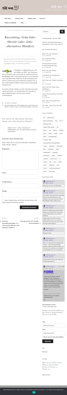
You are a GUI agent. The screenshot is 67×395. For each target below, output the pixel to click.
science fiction (53, 158)
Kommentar (6, 149)
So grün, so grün (11, 103)
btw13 (61, 121)
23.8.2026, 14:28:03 (48, 192)
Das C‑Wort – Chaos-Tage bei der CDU (52, 105)
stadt (54, 162)
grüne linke (14, 107)
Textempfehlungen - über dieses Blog (51, 38)
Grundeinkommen (25, 107)
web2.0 (45, 168)
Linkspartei (51, 149)
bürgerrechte (22, 105)
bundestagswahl (47, 124)
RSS (55, 314)
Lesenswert (42, 18)
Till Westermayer (27, 30)
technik (60, 162)
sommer (45, 162)
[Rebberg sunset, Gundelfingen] (50, 365)
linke (44, 149)
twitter (44, 165)
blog (56, 121)
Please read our (53, 337)
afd (44, 117)
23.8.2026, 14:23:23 (48, 207)
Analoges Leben (19, 18)
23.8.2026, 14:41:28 (48, 183)
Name (4, 173)
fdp (50, 130)
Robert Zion (27, 70)
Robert (9, 93)
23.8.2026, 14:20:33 (48, 230)
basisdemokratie (10, 105)
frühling (61, 130)
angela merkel (50, 117)
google (55, 133)
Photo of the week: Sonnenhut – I (50, 54)
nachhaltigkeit (46, 152)
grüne (7, 107)
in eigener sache (47, 140)
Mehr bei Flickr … (47, 375)
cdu (57, 127)
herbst (44, 136)
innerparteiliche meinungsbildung (51, 143)
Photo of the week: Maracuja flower (51, 101)
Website (4, 191)
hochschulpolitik (53, 136)
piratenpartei (46, 155)
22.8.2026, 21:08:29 (49, 273)
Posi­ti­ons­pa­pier (6, 76)
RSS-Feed (44, 352)
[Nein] (65, 391)
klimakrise (51, 146)
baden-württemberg (48, 121)
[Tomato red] (45, 367)
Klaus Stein (49, 271)
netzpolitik (55, 152)
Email (43, 329)
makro (57, 149)
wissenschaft (52, 171)
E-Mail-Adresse (7, 182)
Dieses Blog (7, 18)
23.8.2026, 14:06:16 (48, 240)
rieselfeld (45, 158)
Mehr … (23, 23)
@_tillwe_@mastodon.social (49, 306)
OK (34, 392)
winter (44, 171)
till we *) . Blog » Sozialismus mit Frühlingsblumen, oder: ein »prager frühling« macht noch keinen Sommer (22, 129)
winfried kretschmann (54, 168)
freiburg (55, 130)
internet (45, 146)
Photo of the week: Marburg (49, 70)
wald (58, 165)
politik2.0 (59, 155)
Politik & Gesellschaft (10, 23)
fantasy (45, 130)
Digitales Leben (32, 18)
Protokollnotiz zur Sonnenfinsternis (51, 75)
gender (50, 133)
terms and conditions (57, 337)
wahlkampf (51, 165)
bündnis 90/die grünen (48, 127)
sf (59, 158)
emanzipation (33, 105)
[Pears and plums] (47, 363)
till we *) (59, 6)
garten (44, 133)
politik (35, 107)
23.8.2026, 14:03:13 (48, 256)
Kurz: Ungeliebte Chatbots (48, 58)
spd (50, 162)
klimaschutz (60, 146)
